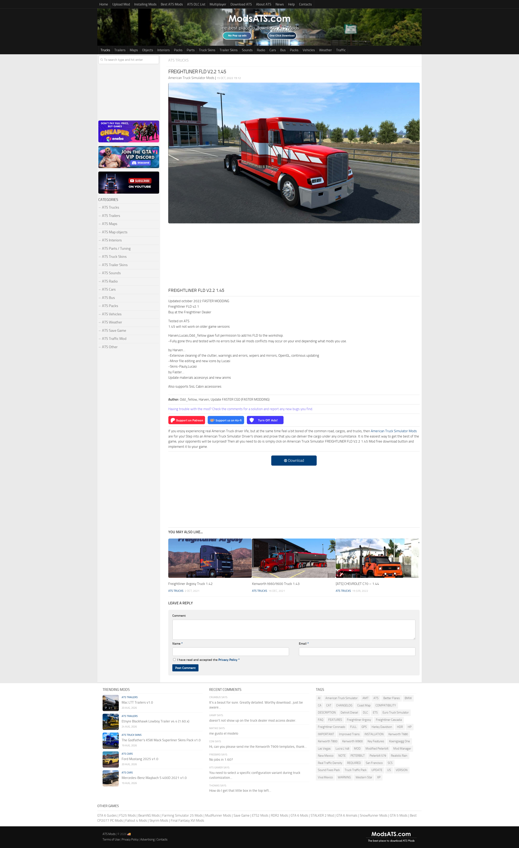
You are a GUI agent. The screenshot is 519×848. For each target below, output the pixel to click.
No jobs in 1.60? (221, 759)
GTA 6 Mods (299, 815)
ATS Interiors (112, 240)
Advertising (147, 839)
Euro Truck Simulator (396, 712)
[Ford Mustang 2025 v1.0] (111, 759)
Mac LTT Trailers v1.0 (137, 702)
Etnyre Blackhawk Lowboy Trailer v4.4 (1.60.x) (155, 721)
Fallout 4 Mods (136, 820)
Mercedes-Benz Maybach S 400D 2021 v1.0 (154, 778)
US (389, 770)
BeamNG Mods (149, 815)
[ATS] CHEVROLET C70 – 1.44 (357, 584)
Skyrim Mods (158, 820)
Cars (272, 50)
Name (177, 643)
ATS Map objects (114, 232)
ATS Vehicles (111, 314)
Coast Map (364, 705)
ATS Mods (109, 834)
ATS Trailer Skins (115, 265)
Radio (261, 50)
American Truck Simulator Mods (394, 431)
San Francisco (374, 763)
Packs (178, 50)
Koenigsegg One (399, 741)
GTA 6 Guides (107, 815)
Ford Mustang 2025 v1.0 (140, 759)
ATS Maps (109, 224)
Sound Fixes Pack (329, 770)
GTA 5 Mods (398, 815)
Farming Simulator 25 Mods (182, 815)
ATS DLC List (196, 4)
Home (103, 4)
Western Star (364, 777)
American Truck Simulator (341, 698)
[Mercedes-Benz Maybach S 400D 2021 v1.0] (111, 778)
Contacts (305, 4)
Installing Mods (145, 4)
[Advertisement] (294, 256)
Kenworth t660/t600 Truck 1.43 (276, 584)
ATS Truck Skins (114, 256)
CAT (328, 705)
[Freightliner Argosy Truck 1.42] (210, 558)
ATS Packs (110, 306)
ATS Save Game (114, 330)
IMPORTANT (326, 734)
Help (291, 4)
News (280, 4)
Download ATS (241, 4)
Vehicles (309, 50)
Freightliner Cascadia (389, 720)
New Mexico (325, 755)
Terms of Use (111, 839)
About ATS (263, 4)
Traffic (341, 50)
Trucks (105, 50)
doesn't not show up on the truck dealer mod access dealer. (252, 720)
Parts (191, 50)
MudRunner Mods (218, 815)
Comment (179, 616)
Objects (147, 50)
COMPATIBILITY (385, 705)
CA (319, 705)
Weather (325, 50)
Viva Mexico (325, 777)
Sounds (247, 50)
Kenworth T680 (398, 734)
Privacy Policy (227, 660)
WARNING (344, 777)
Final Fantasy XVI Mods (187, 820)
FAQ (320, 720)
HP (410, 727)
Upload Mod (121, 4)
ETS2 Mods (260, 815)
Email (304, 643)
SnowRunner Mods (373, 815)
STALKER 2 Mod (322, 815)
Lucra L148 (342, 748)
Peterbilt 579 (378, 755)
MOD (357, 748)
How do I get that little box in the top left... (240, 790)
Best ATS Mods (172, 4)
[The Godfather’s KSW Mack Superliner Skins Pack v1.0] (111, 741)
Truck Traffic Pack (356, 770)
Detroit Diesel (349, 712)
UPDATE (376, 770)
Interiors (163, 50)
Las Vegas (324, 748)
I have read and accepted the (208, 660)
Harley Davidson (382, 727)
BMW (408, 698)
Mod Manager (402, 748)
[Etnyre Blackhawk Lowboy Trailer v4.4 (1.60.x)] (111, 722)
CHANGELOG (344, 705)
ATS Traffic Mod (114, 338)
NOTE (342, 755)
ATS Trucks (178, 60)
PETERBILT (358, 755)
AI (319, 698)
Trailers (119, 50)
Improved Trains (349, 734)
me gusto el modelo (223, 733)
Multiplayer (218, 4)
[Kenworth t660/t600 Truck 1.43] (294, 558)
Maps (134, 50)
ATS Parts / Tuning (116, 248)
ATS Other (110, 347)
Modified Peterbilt (377, 748)
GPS (364, 727)
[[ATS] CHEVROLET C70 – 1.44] (377, 558)
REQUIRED (354, 763)
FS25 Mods (127, 815)
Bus (283, 50)
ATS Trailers (111, 215)
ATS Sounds (111, 273)
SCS (390, 763)
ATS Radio (110, 281)
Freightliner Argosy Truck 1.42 (190, 584)
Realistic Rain (399, 755)
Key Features (376, 741)
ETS (375, 712)
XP (379, 777)
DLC (365, 712)
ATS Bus (108, 297)
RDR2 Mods (279, 815)
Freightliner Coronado (331, 727)
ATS (376, 698)
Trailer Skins (229, 50)
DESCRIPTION (327, 712)
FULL (353, 727)
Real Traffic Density (330, 763)
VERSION (401, 770)
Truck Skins (207, 50)
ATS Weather (112, 322)
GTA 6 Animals (346, 815)
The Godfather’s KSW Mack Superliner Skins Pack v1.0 (161, 740)
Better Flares (391, 698)
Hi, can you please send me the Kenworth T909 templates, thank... (258, 747)
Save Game (242, 815)
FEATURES (335, 720)
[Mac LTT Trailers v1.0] (111, 703)
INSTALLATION (374, 734)
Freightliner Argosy (359, 720)
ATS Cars (109, 289)
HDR (400, 727)
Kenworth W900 (352, 741)
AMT (365, 698)
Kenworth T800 (327, 741)
